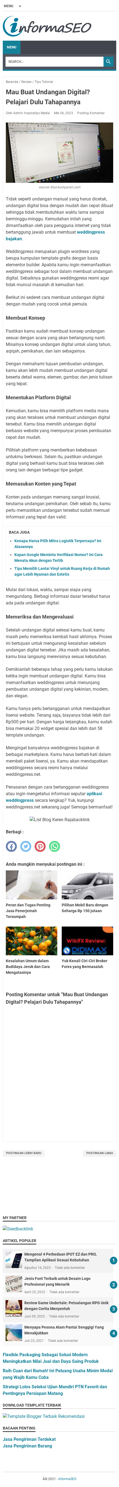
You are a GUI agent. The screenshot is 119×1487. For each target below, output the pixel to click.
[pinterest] (40, 846)
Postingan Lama (99, 1153)
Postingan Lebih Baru (23, 1153)
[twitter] (25, 846)
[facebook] (11, 846)
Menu (11, 47)
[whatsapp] (54, 846)
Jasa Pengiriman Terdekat (29, 1439)
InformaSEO (67, 1479)
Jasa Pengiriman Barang (27, 1446)
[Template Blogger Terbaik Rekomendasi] (44, 1416)
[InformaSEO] (47, 26)
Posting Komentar (91, 113)
